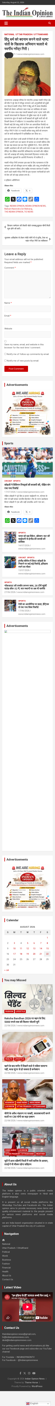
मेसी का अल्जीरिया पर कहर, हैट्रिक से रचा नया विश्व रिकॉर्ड (33, 606)
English (34, 1403)
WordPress (37, 1386)
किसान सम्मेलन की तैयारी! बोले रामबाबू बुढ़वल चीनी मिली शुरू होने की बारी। (28, 227)
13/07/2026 (23, 570)
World (5, 1256)
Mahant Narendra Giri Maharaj (18, 209)
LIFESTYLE (20, 1011)
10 (14, 948)
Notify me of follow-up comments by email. (28, 354)
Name (8, 303)
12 (27, 948)
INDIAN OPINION (17, 206)
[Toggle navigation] (6, 23)
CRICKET (8, 481)
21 (41, 954)
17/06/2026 (23, 611)
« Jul (6, 970)
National (9, 34)
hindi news (22, 1103)
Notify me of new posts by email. (23, 360)
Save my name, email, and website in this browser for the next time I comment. (24, 346)
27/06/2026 (10, 592)
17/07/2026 (10, 492)
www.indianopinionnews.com (30, 54)
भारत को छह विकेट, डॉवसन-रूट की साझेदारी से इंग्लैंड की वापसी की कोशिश (34, 539)
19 (27, 954)
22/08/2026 (10, 1025)
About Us (6, 1275)
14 (41, 948)
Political (6, 1252)
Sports (8, 443)
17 (14, 954)
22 (47, 954)
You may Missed (15, 980)
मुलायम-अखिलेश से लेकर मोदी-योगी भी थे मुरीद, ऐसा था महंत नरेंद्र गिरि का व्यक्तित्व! (26, 239)
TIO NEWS (28, 212)
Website (8, 328)
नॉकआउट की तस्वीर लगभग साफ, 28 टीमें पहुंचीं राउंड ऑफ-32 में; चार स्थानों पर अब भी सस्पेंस (25, 587)
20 (34, 954)
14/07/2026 (23, 545)
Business (9, 1103)
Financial (6, 1267)
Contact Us (7, 1279)
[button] (8, 55)
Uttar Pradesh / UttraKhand (32, 34)
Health (8, 1059)
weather (40, 1154)
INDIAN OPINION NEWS (35, 206)
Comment (10, 267)
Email (7, 315)
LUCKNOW (9, 1106)
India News (35, 1103)
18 (21, 954)
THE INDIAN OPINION (13, 212)
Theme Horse (31, 1382)
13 (34, 948)
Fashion (9, 1011)
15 (47, 948)
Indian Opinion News (35, 1378)
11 (21, 948)
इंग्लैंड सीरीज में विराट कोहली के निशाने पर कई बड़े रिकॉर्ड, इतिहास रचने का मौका (33, 563)
